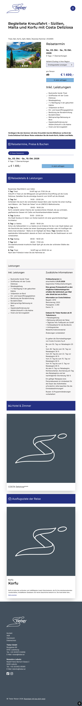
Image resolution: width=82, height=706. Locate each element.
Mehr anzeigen (12, 595)
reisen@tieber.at (18, 654)
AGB (8, 636)
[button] (20, 66)
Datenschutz (11, 640)
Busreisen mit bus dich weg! (34, 699)
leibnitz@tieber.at (19, 669)
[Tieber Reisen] (17, 8)
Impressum (11, 638)
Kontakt (9, 633)
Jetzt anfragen (60, 80)
